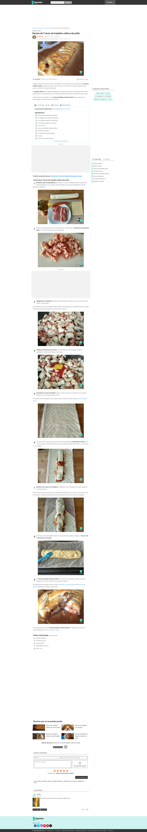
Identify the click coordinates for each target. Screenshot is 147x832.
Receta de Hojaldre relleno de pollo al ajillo (53, 735)
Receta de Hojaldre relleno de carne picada (53, 726)
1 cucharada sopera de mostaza (46, 123)
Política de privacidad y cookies (67, 830)
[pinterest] (47, 825)
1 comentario (56, 36)
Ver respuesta (36, 810)
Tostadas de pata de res (100, 179)
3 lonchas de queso (43, 131)
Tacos (110, 99)
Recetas (34, 28)
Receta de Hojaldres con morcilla (81, 726)
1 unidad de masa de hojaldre (46, 133)
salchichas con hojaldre (65, 584)
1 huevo (39, 136)
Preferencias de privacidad (80, 830)
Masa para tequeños (99, 176)
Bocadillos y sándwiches (100, 99)
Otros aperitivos (99, 96)
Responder (44, 810)
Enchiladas (108, 96)
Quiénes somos (50, 830)
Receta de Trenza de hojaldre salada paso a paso (66, 176)
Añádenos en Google (83, 79)
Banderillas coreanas (99, 181)
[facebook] (35, 825)
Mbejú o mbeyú (97, 166)
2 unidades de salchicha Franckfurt (47, 118)
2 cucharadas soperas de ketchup (47, 120)
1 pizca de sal (41, 125)
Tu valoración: (51, 773)
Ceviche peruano (98, 163)
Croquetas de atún (98, 171)
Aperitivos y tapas (39, 28)
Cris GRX (40, 39)
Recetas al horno (65, 109)
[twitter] (38, 825)
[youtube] (44, 825)
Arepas (108, 93)
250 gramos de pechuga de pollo (47, 115)
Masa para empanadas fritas (101, 169)
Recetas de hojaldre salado (51, 630)
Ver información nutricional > (61, 141)
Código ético (110, 830)
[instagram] (41, 825)
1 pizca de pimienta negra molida (47, 128)
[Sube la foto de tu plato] (65, 747)
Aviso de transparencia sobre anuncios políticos (97, 830)
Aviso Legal (57, 830)
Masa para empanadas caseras (101, 174)
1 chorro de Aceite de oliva (45, 138)
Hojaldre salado (47, 28)
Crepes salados (100, 93)
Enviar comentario (81, 777)
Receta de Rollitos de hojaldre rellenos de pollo (81, 736)
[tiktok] (50, 825)
